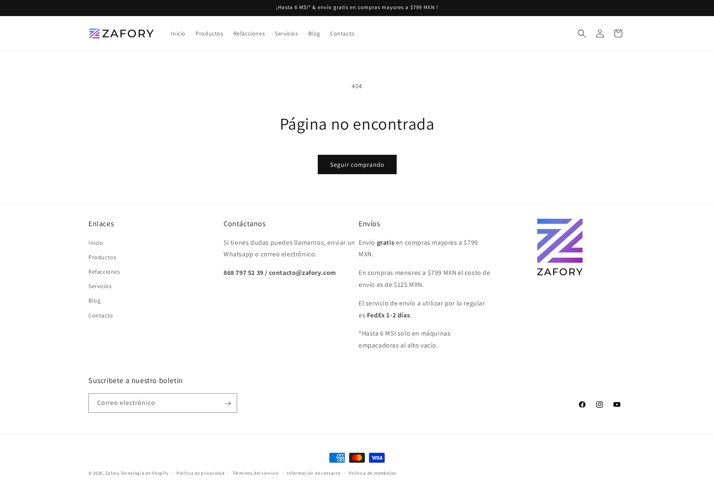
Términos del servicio (256, 472)
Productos (102, 256)
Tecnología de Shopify (145, 473)
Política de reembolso (372, 472)
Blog (94, 300)
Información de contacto (313, 472)
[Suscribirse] (228, 403)
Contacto (100, 315)
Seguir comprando (357, 164)
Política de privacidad (200, 472)
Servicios (100, 286)
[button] (582, 33)
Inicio (95, 242)
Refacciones (104, 271)
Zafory (112, 473)
